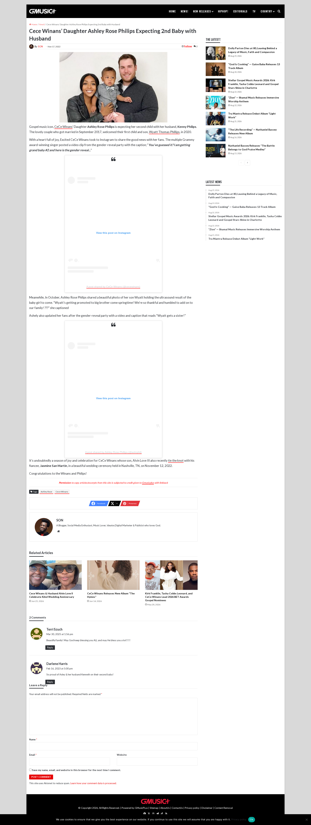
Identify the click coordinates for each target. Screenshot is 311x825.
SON (40, 46)
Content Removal (223, 807)
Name (33, 739)
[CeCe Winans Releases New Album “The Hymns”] (113, 575)
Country (266, 11)
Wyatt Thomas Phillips (164, 132)
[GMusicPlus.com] (42, 11)
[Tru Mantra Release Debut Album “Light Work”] (216, 118)
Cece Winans (62, 491)
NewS (42, 24)
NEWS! (184, 11)
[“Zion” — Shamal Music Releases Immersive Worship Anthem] (216, 102)
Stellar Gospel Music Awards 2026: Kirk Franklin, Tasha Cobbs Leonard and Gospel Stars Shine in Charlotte (253, 84)
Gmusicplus (148, 482)
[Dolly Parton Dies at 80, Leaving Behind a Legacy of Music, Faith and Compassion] (216, 53)
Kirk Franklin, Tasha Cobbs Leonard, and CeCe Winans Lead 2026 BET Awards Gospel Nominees (169, 597)
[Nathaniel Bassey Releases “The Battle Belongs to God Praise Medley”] (216, 150)
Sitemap (154, 807)
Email (33, 754)
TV (254, 11)
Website (122, 754)
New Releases (202, 11)
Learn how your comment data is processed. (93, 783)
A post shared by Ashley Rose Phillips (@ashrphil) (113, 452)
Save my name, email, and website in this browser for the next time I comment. (76, 770)
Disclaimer (206, 807)
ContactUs (177, 807)
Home (172, 11)
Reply (50, 647)
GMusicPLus (141, 807)
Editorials (240, 11)
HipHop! (223, 11)
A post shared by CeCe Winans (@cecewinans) (113, 286)
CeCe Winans (63, 127)
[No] (306, 819)
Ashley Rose (46, 491)
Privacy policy (192, 807)
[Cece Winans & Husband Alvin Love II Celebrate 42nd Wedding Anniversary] (55, 575)
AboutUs (165, 807)
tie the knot (176, 460)
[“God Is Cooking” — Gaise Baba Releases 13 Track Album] (216, 69)
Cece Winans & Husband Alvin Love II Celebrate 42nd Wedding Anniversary (51, 595)
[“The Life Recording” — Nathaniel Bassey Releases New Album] (216, 134)
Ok (251, 819)
